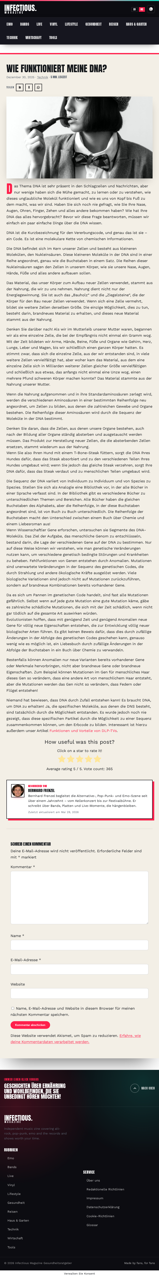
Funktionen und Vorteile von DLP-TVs (83, 730)
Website (18, 984)
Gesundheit (93, 24)
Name (17, 936)
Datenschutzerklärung (103, 1207)
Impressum (95, 1198)
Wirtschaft (33, 37)
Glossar (92, 1225)
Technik (12, 37)
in (20, 87)
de (142, 9)
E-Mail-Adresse (26, 960)
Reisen (113, 24)
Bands (24, 24)
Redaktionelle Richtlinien (105, 1189)
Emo (10, 24)
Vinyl (53, 24)
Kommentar (23, 867)
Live (39, 24)
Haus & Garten (136, 24)
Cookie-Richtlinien (100, 1216)
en (134, 9)
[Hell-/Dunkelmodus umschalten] (151, 9)
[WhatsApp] (38, 87)
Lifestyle (71, 24)
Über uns (93, 1180)
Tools (53, 37)
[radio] (62, 760)
